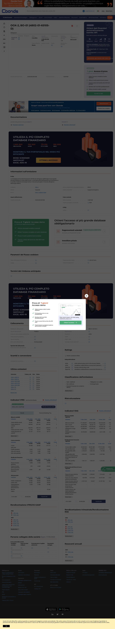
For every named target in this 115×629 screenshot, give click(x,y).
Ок (6, 626)
